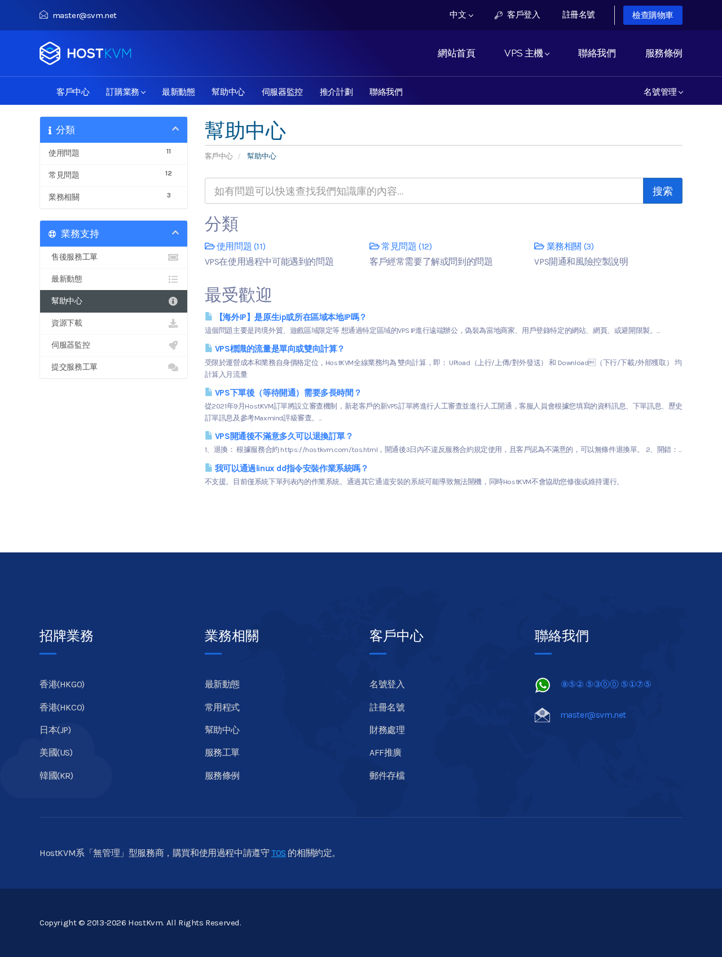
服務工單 (222, 752)
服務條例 (664, 53)
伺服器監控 (282, 91)
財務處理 (386, 730)
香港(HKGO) (62, 684)
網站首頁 (456, 53)
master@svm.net (84, 15)
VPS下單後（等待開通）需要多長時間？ (287, 393)
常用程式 (222, 707)
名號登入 (386, 684)
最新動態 (178, 91)
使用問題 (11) (239, 246)
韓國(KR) (56, 775)
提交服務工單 (73, 367)
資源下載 (65, 323)
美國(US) (56, 752)
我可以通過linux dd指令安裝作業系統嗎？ (290, 468)
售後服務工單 (73, 257)
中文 (459, 15)
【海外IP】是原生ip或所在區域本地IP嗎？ (290, 317)
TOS (278, 853)
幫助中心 (228, 91)
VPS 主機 (525, 53)
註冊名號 (578, 15)
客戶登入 (522, 15)
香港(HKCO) (62, 707)
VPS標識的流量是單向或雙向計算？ (279, 349)
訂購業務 (124, 91)
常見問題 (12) (406, 246)
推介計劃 (336, 91)
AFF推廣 (385, 752)
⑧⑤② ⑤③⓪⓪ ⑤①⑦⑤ (606, 684)
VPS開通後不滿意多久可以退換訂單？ (283, 436)
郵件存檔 (386, 775)
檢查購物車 (652, 15)
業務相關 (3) (568, 246)
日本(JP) (55, 730)
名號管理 (662, 91)
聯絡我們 (596, 53)
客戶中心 (72, 91)
